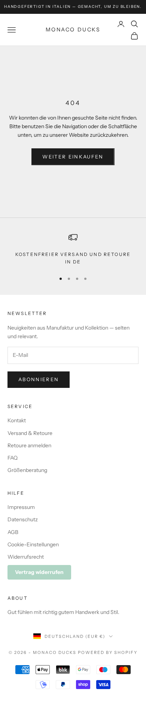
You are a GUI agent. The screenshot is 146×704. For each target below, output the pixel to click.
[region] (73, 249)
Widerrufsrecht (25, 556)
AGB (12, 532)
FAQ (12, 457)
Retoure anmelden (29, 445)
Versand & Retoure (29, 433)
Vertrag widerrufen (39, 572)
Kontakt (16, 420)
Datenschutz (22, 519)
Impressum (21, 507)
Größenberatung (27, 470)
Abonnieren (38, 379)
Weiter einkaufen (72, 157)
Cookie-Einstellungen (33, 544)
